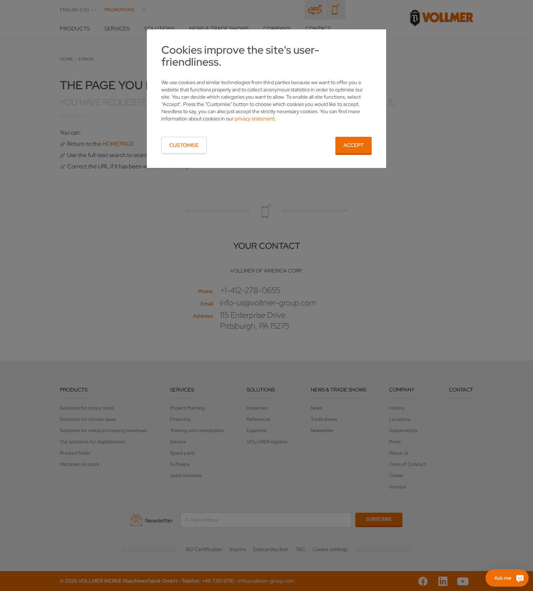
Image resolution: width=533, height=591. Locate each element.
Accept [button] (353, 145)
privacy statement (255, 118)
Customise (184, 145)
